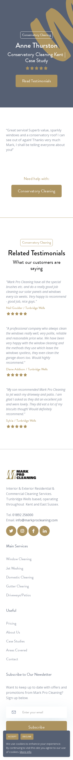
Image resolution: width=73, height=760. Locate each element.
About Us (13, 632)
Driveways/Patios (18, 595)
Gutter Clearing (17, 586)
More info (25, 752)
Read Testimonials (36, 81)
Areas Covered (16, 650)
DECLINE (27, 736)
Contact (12, 659)
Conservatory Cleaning (36, 191)
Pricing (11, 623)
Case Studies (15, 641)
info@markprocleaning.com (37, 520)
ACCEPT (12, 736)
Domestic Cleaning (19, 577)
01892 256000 (22, 515)
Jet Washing (14, 568)
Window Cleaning (18, 559)
